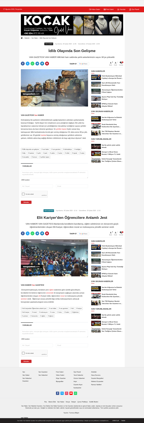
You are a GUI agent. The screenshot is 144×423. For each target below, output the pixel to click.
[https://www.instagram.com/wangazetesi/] (66, 393)
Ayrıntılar (115, 420)
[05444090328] (75, 393)
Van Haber (34, 38)
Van (36, 115)
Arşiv (75, 381)
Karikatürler (77, 388)
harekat (43, 135)
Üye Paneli (135, 9)
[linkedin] (42, 63)
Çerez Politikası (82, 402)
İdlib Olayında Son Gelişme (48, 38)
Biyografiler (59, 381)
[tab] (27, 166)
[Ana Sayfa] (22, 38)
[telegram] (37, 63)
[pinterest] (47, 63)
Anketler (94, 372)
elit (39, 296)
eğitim (51, 290)
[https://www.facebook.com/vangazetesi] (57, 393)
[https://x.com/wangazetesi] (62, 393)
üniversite (50, 293)
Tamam (123, 420)
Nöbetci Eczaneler (97, 381)
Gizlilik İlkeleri (93, 402)
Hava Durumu (95, 375)
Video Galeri (95, 9)
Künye (68, 402)
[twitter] (28, 63)
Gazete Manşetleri (97, 378)
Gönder (26, 202)
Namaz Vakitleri (96, 384)
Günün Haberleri (79, 378)
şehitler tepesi (61, 129)
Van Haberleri (43, 375)
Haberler (27, 38)
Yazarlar (122, 9)
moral (62, 296)
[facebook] (23, 63)
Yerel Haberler (78, 375)
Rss (45, 402)
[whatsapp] (32, 63)
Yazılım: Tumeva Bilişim (71, 413)
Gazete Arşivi (78, 384)
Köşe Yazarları (61, 378)
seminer (24, 299)
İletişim (73, 402)
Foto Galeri (110, 9)
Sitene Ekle (52, 402)
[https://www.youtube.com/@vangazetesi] (71, 393)
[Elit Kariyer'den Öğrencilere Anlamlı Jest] (54, 258)
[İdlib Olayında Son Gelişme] (54, 88)
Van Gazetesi (42, 372)
